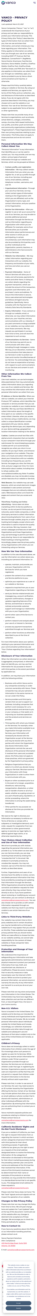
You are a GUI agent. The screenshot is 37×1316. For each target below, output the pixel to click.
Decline (18, 1308)
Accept (18, 1303)
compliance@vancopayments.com (15, 900)
